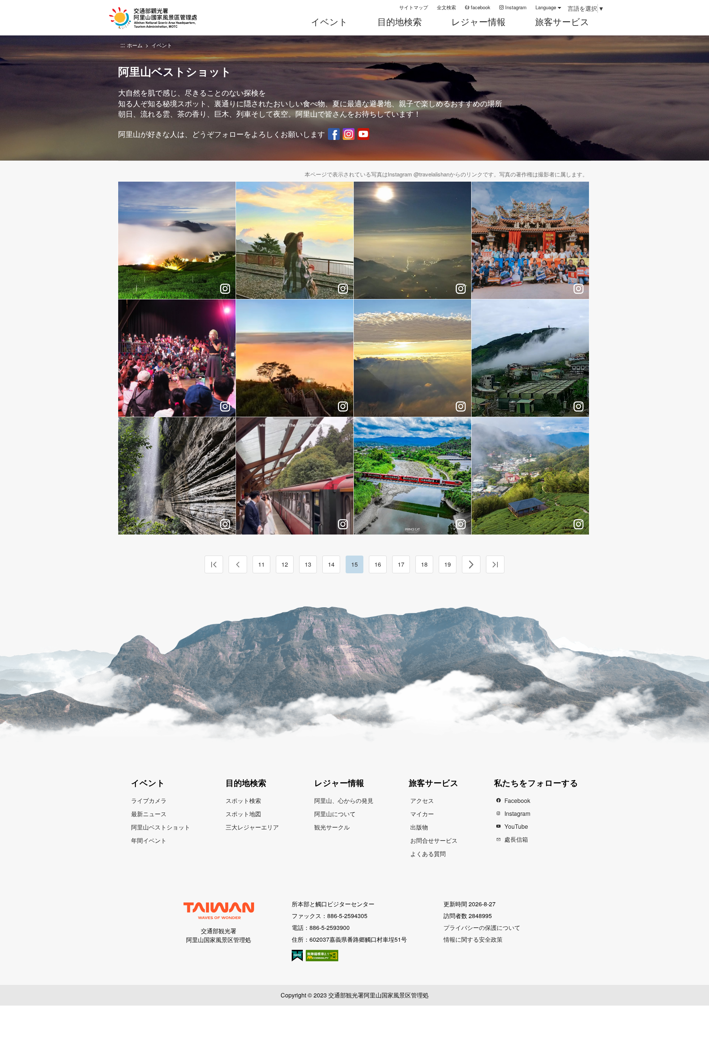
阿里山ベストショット (160, 827)
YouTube (363, 134)
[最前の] (214, 564)
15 (354, 564)
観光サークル (332, 827)
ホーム (135, 45)
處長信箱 (516, 839)
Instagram (516, 7)
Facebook (334, 134)
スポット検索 (243, 800)
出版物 (419, 827)
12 (284, 564)
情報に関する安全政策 (473, 939)
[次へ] (471, 564)
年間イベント (149, 840)
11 (261, 564)
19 (447, 564)
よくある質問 (428, 853)
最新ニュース (149, 814)
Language (545, 7)
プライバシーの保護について (481, 927)
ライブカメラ (149, 800)
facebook (480, 7)
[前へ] (238, 564)
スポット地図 (243, 814)
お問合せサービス (434, 840)
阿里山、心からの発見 (343, 800)
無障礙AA (322, 955)
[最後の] (495, 564)
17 (401, 564)
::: (391, 7)
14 (331, 564)
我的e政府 (297, 955)
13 (308, 564)
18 (424, 564)
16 (377, 564)
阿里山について (335, 814)
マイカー (422, 814)
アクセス (422, 800)
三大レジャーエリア (252, 827)
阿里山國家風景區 (162, 18)
